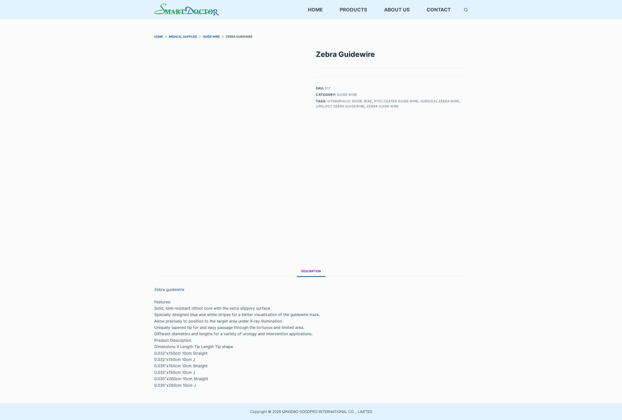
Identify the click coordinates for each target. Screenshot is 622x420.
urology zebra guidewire (340, 106)
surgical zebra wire (439, 101)
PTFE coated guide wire (396, 101)
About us (397, 10)
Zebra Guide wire (383, 106)
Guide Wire (347, 94)
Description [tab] (311, 271)
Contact (439, 10)
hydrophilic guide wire (350, 101)
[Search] (466, 10)
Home (315, 10)
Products (353, 10)
